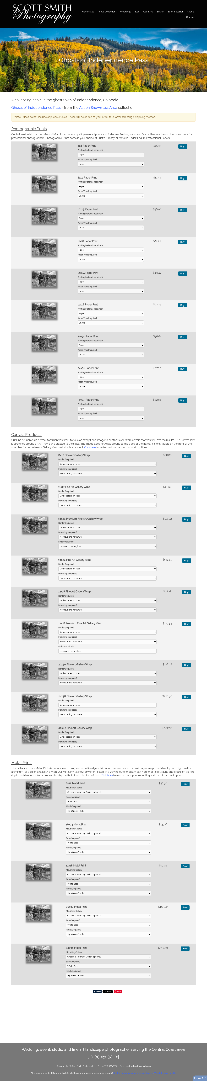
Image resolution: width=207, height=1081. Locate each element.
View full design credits (165, 1073)
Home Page (88, 11)
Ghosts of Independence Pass (36, 107)
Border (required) (66, 459)
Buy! (182, 146)
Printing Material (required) (90, 150)
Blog (137, 11)
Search (160, 11)
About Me (148, 11)
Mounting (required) (67, 469)
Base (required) (73, 797)
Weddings (125, 11)
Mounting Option (74, 787)
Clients (190, 11)
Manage (202, 1)
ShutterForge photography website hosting (133, 1073)
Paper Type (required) (87, 159)
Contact (190, 17)
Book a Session (176, 11)
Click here (90, 447)
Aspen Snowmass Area (98, 107)
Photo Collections (107, 11)
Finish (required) (66, 541)
